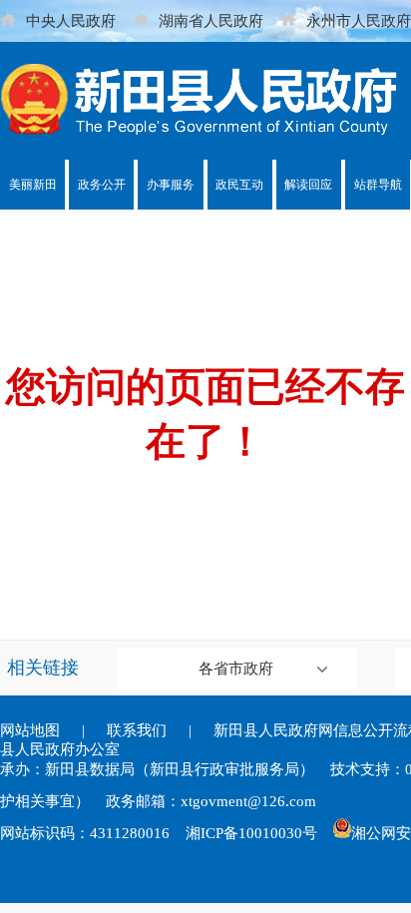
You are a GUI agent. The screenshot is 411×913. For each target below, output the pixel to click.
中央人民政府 (71, 21)
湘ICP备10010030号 (251, 833)
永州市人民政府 (358, 21)
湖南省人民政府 (211, 21)
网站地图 (30, 730)
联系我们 (137, 730)
